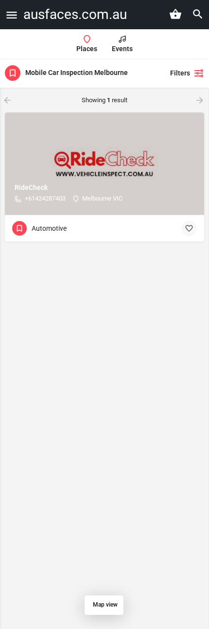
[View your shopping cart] (175, 14)
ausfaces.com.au (75, 14)
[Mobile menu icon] (11, 14)
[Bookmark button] (189, 228)
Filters (180, 73)
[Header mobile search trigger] (198, 14)
